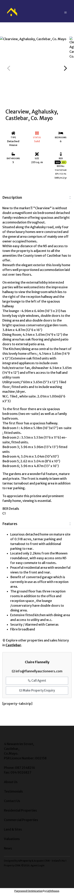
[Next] (65, 68)
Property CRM (12, 865)
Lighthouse (52, 890)
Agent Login (37, 865)
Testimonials (13, 791)
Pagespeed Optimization (28, 890)
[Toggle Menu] (65, 11)
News (8, 848)
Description (12, 197)
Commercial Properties (21, 820)
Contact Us (12, 801)
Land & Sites (13, 829)
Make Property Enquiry (38, 690)
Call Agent (38, 680)
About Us (11, 782)
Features (9, 523)
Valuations (12, 839)
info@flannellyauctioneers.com (39, 671)
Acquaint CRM (42, 860)
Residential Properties (20, 810)
